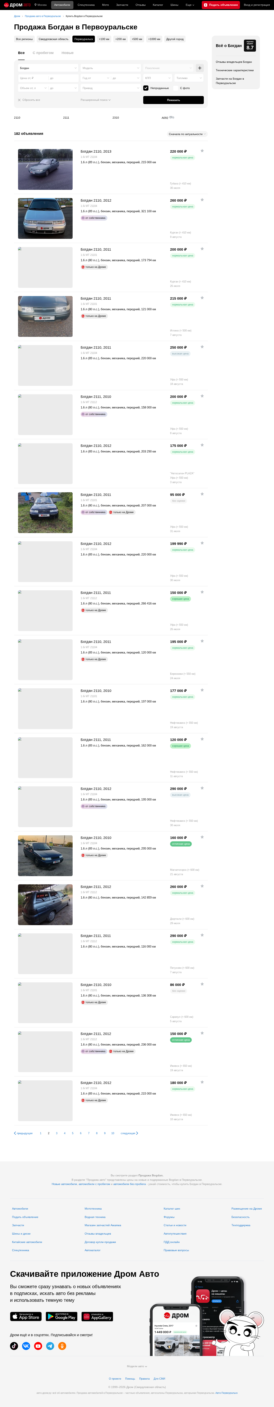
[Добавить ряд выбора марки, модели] (200, 68)
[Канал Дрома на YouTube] (38, 1346)
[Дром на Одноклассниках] (62, 1346)
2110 (37, 117)
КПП (148, 78)
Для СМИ (159, 1378)
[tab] (21, 55)
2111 (86, 117)
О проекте (115, 1378)
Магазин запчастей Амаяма (103, 1225)
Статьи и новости (175, 1225)
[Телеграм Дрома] (50, 1346)
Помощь (130, 1378)
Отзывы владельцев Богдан (234, 61)
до (114, 78)
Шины (174, 4)
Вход (257, 4)
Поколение (152, 68)
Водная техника (95, 1217)
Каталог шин (172, 1208)
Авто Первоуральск (226, 1393)
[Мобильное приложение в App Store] (26, 1316)
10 (112, 1133)
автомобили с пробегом (94, 1184)
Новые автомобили (64, 1184)
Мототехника (93, 1208)
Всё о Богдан (229, 45)
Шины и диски (21, 1233)
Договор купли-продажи (100, 1242)
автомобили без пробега (129, 1184)
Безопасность (240, 1217)
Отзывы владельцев (98, 1233)
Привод (87, 88)
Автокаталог (92, 1250)
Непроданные (159, 88)
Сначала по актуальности (186, 134)
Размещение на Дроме (246, 1208)
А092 (185, 117)
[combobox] (48, 68)
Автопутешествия (175, 1233)
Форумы (169, 1217)
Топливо (182, 78)
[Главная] (17, 5)
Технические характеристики (235, 70)
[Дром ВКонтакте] (26, 1346)
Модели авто (135, 1366)
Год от (87, 78)
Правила (144, 1378)
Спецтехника (20, 1250)
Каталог (158, 4)
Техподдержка (240, 1225)
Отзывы (141, 4)
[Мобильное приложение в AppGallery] (97, 1316)
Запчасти (122, 4)
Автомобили (62, 4)
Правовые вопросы (176, 1250)
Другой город (175, 39)
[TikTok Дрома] (14, 1346)
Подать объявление (25, 1217)
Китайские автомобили (27, 1242)
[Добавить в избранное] (202, 150)
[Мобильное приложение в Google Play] (61, 1316)
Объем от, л (28, 88)
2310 (136, 117)
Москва (42, 4)
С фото (185, 88)
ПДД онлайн (172, 1242)
